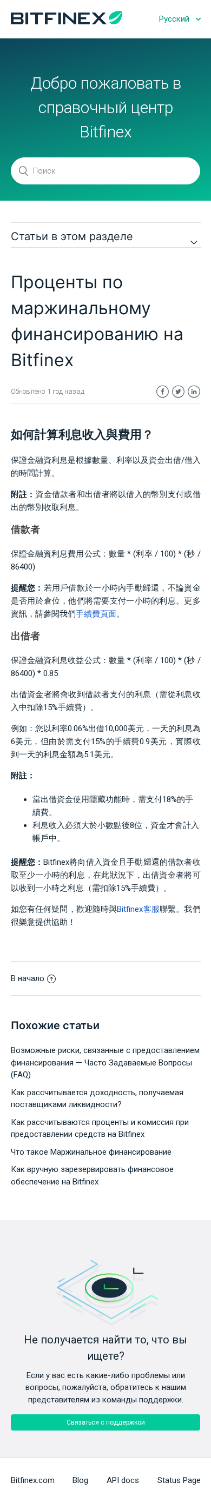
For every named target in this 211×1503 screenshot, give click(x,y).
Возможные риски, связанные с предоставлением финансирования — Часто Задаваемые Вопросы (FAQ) (105, 1062)
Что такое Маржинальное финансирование (91, 1152)
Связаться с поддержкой (106, 1422)
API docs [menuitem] (123, 1480)
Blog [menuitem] (80, 1480)
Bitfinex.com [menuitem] (33, 1480)
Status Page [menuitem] (179, 1480)
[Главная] (66, 22)
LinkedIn (194, 392)
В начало (27, 978)
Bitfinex (28, 204)
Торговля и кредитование (91, 204)
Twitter (178, 392)
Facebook (162, 392)
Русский (175, 19)
